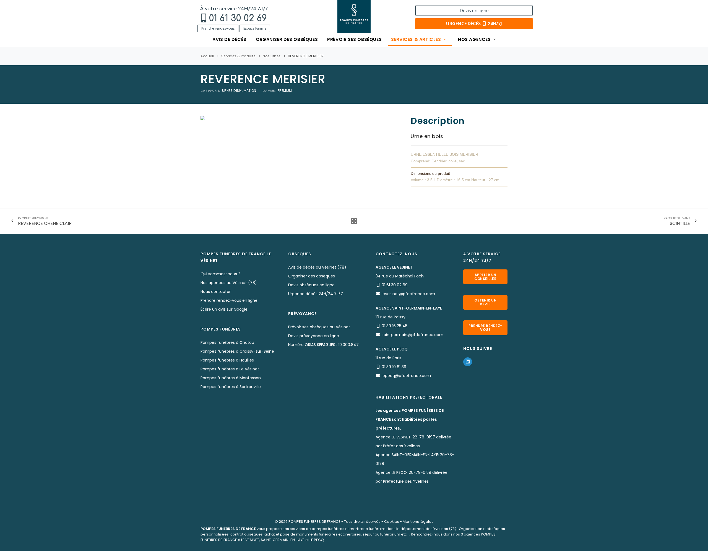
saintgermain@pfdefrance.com (412, 334)
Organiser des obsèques (287, 39)
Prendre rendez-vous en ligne (229, 300)
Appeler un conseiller (485, 276)
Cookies (391, 521)
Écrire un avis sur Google (224, 309)
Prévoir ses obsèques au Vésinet (319, 327)
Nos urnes (272, 56)
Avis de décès (229, 39)
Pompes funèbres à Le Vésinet (230, 369)
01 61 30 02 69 (238, 18)
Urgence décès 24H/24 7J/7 (315, 294)
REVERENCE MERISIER (306, 56)
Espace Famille (254, 28)
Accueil (207, 56)
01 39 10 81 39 (394, 367)
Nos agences (475, 39)
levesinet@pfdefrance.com (408, 294)
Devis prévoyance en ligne (313, 336)
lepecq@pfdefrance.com (406, 375)
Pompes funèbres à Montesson (231, 378)
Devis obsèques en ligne (311, 285)
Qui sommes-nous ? (220, 274)
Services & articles (416, 39)
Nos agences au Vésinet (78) (229, 282)
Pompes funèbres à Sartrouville (231, 386)
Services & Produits (238, 56)
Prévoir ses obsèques (354, 39)
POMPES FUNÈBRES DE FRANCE (314, 521)
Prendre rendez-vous (218, 28)
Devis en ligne (474, 10)
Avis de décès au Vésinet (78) (317, 267)
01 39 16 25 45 (394, 326)
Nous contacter (216, 291)
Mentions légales (418, 521)
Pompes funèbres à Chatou (227, 342)
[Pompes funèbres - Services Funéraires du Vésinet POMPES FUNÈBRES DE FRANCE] (354, 16)
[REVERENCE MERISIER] (203, 118)
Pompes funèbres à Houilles (227, 360)
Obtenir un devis (485, 302)
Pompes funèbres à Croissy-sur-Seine (237, 351)
